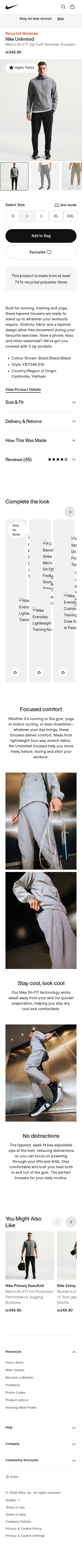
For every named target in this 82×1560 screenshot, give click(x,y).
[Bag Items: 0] (72, 7)
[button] (12, 675)
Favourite (37, 252)
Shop (60, 18)
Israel (14, 1477)
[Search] (63, 7)
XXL (70, 216)
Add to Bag (41, 236)
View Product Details (23, 390)
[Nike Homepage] (12, 7)
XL (56, 216)
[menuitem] (13, 1500)
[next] (69, 511)
